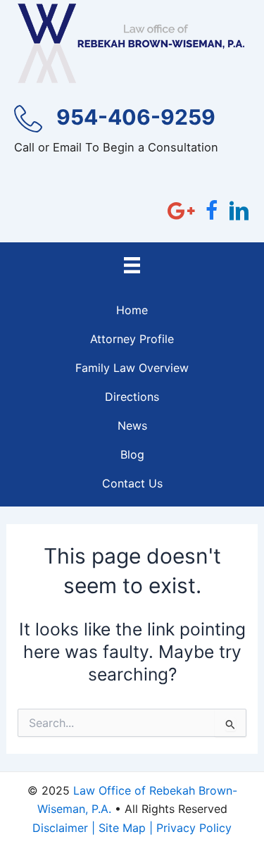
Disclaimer (60, 828)
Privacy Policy (194, 828)
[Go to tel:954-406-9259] (132, 134)
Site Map (122, 828)
